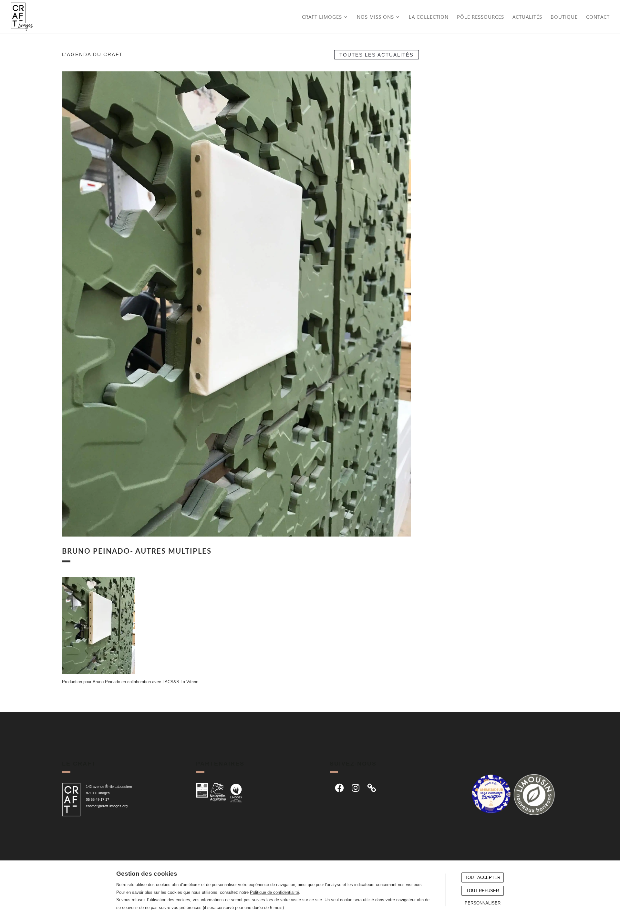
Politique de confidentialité (274, 892)
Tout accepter (482, 877)
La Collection (429, 17)
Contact (598, 17)
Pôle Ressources (480, 17)
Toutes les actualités (376, 54)
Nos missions (375, 17)
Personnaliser (483, 903)
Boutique (564, 17)
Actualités (527, 17)
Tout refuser (482, 890)
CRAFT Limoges (322, 17)
